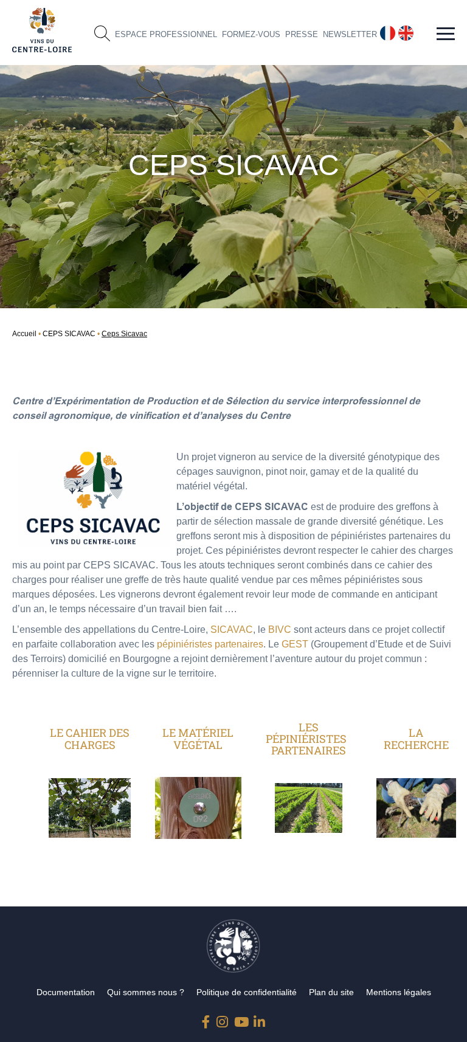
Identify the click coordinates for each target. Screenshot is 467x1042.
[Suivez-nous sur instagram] (222, 1019)
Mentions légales (398, 992)
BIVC (279, 629)
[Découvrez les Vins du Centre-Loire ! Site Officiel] (42, 30)
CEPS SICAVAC (69, 334)
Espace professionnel (166, 34)
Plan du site (331, 992)
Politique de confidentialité (246, 992)
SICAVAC (231, 629)
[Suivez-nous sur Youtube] (240, 1019)
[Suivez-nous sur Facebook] (208, 1019)
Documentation (65, 992)
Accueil (24, 334)
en (403, 31)
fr (383, 31)
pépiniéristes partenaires (210, 644)
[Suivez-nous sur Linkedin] (260, 1019)
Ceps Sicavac (124, 334)
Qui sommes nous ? (145, 992)
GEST (296, 644)
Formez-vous (251, 34)
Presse (301, 34)
